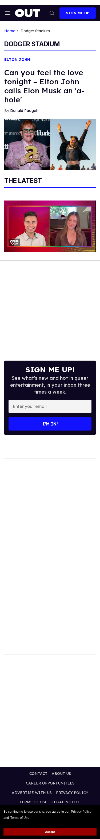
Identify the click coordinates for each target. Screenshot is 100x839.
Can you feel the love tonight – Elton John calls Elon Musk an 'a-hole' (44, 86)
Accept (50, 831)
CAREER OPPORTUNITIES (50, 783)
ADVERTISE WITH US (32, 792)
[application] (50, 226)
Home (9, 31)
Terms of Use (19, 818)
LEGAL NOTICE (66, 802)
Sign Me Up (77, 13)
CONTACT (38, 773)
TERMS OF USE (33, 802)
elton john (17, 59)
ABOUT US (61, 773)
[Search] (52, 13)
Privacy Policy (81, 811)
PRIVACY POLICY (72, 792)
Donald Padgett (24, 110)
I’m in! (50, 424)
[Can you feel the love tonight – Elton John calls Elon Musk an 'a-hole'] (50, 144)
